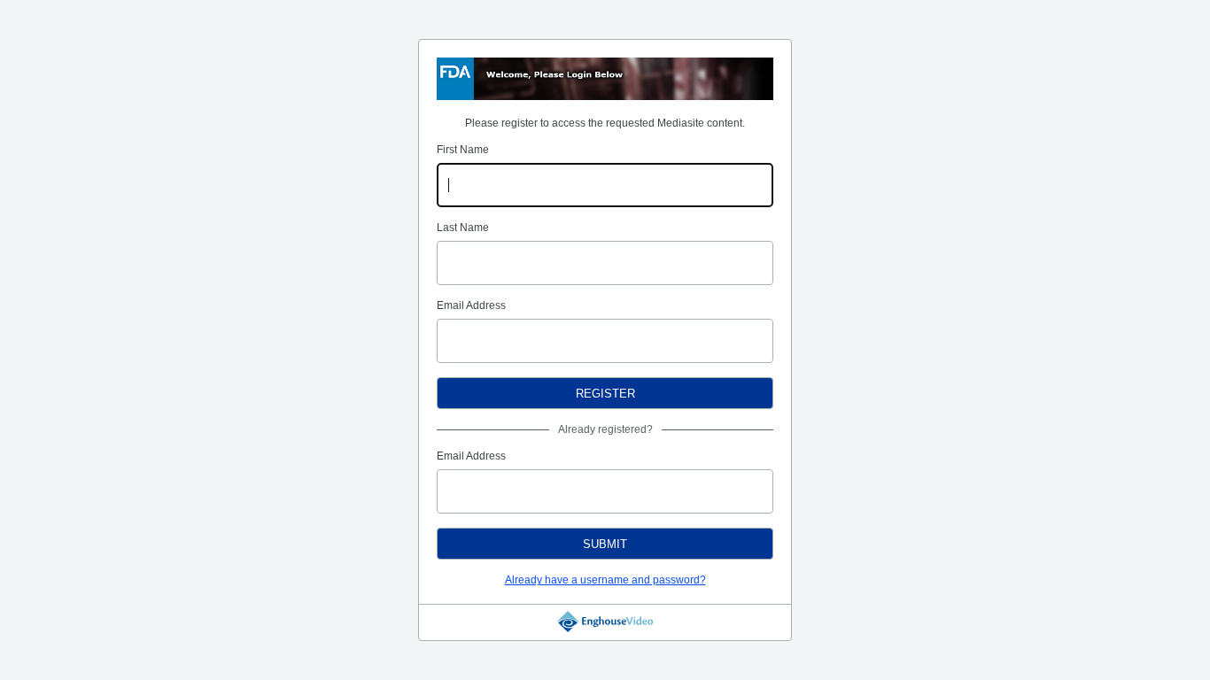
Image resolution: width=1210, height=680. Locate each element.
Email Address (471, 305)
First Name (463, 149)
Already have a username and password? (605, 580)
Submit (605, 544)
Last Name (463, 227)
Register (605, 393)
